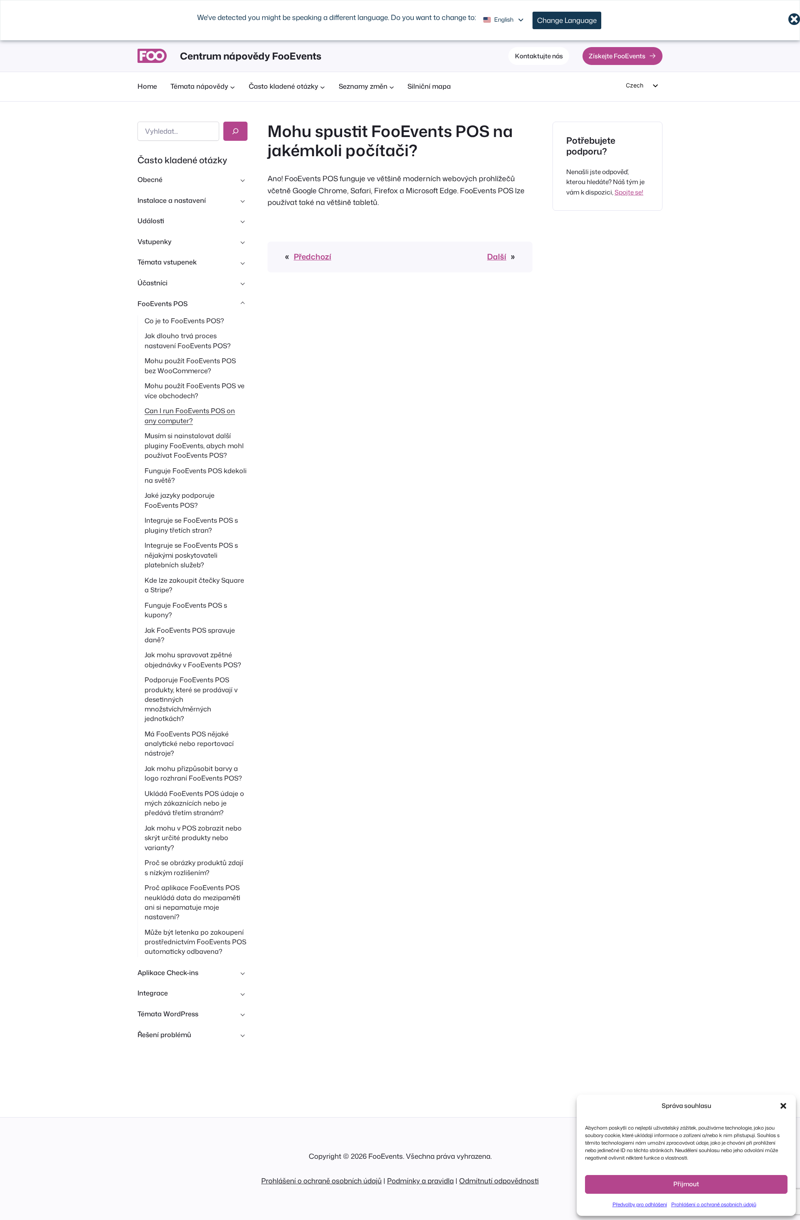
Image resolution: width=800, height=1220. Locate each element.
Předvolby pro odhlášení (639, 1204)
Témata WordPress (168, 1013)
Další (496, 256)
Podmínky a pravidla (420, 1180)
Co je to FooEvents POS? (184, 320)
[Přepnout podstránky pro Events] (243, 221)
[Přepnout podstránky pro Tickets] (243, 242)
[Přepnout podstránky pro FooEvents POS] (243, 304)
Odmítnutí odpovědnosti (499, 1180)
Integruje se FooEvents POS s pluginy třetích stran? (191, 525)
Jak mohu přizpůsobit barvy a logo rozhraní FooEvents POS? (193, 773)
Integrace (153, 993)
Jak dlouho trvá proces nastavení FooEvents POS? (188, 340)
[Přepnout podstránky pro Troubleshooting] (243, 1035)
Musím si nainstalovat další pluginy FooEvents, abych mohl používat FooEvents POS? (194, 445)
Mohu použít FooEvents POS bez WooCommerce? (190, 365)
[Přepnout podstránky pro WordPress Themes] (243, 1014)
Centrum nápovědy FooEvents (250, 55)
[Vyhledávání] (235, 131)
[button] (783, 1106)
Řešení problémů (164, 1034)
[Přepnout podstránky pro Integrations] (243, 993)
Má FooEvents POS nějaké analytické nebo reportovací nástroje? (189, 743)
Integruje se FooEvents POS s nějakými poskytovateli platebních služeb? (191, 555)
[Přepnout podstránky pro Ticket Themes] (243, 262)
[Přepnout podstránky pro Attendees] (243, 283)
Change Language (567, 20)
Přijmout (686, 1184)
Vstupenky (155, 241)
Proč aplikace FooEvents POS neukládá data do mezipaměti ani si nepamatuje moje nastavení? (192, 902)
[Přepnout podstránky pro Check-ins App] (243, 973)
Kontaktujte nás (539, 55)
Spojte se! (629, 192)
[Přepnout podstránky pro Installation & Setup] (243, 200)
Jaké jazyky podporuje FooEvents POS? (180, 500)
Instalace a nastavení (172, 200)
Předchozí (312, 256)
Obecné (150, 179)
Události (151, 220)
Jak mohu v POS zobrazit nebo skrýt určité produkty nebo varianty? (193, 837)
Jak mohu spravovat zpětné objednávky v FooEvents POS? (193, 659)
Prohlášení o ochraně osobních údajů (713, 1204)
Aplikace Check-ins (168, 972)
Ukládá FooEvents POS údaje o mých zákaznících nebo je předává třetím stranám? (194, 803)
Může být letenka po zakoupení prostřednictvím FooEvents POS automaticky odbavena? (195, 942)
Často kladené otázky (182, 160)
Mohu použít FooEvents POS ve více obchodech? (195, 390)
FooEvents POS (163, 303)
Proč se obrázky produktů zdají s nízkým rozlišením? (194, 867)
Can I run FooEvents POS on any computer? (190, 415)
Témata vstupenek (167, 262)
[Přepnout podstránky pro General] (243, 180)
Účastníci (153, 282)
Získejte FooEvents (617, 55)
